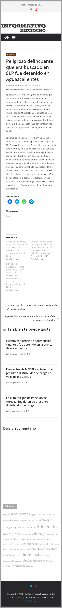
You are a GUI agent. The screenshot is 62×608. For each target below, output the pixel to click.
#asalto (13, 520)
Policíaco (11, 54)
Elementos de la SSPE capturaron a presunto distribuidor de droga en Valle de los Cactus (29, 373)
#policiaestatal (28, 555)
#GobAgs (7, 539)
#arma (54, 514)
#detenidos (11, 534)
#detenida (31, 527)
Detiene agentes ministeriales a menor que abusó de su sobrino (32, 307)
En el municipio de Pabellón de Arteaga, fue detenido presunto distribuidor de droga (27, 401)
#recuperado (44, 555)
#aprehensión (43, 514)
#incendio (45, 539)
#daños (22, 527)
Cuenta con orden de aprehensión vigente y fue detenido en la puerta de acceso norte (29, 344)
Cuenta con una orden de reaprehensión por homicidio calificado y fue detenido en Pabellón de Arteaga (42, 247)
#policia (13, 555)
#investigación (8, 544)
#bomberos (34, 520)
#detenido (27, 89)
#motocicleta (22, 549)
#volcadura (19, 565)
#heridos (26, 539)
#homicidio (37, 89)
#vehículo (48, 560)
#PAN (6, 555)
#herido (17, 539)
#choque (45, 520)
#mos (13, 549)
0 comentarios (14, 89)
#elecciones (52, 534)
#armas (6, 520)
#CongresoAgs (10, 527)
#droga (40, 533)
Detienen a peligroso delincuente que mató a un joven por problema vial (16, 246)
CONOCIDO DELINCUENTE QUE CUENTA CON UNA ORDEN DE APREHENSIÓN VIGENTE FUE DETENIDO (15, 273)
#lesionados (44, 544)
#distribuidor (26, 534)
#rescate (18, 561)
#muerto (34, 549)
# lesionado (30, 543)
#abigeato (7, 515)
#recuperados (9, 561)
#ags (32, 514)
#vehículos (7, 566)
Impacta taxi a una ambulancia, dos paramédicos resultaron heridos (29, 318)
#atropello (23, 520)
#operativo (48, 89)
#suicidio (37, 560)
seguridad (30, 566)
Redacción (12, 85)
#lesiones (55, 544)
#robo (27, 560)
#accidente (19, 514)
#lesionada (19, 544)
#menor (6, 549)
